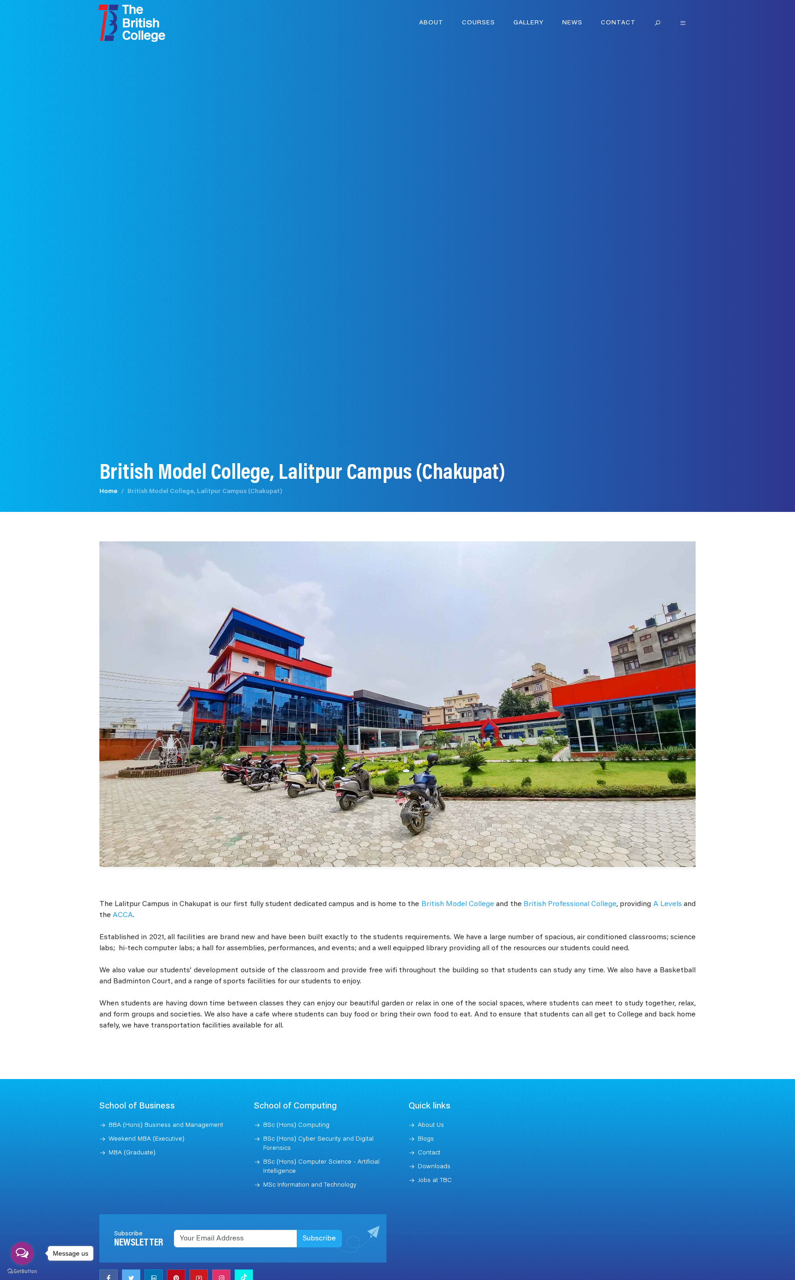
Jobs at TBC (435, 1180)
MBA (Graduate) (132, 1153)
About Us (431, 1125)
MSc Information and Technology (310, 1185)
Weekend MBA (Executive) (146, 1139)
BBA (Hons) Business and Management (166, 1125)
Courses (478, 23)
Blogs (426, 1139)
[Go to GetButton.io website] (22, 1271)
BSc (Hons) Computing (296, 1125)
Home (108, 491)
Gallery (528, 23)
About (431, 23)
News (572, 23)
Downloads (434, 1167)
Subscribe (319, 1238)
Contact (618, 23)
